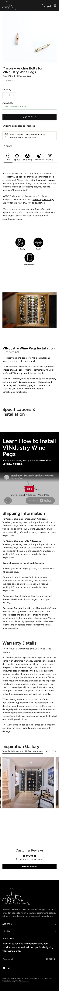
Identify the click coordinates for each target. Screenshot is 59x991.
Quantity (6, 89)
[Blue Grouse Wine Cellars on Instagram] (8, 968)
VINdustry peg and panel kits (16, 358)
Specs (17, 159)
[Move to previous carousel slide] (48, 750)
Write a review (29, 866)
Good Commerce (22, 981)
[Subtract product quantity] (13, 95)
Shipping (7, 126)
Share (9, 146)
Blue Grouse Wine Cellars (27, 978)
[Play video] (29, 489)
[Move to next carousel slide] (54, 750)
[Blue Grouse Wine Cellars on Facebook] (4, 968)
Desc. (8, 159)
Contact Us (30, 134)
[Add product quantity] (5, 95)
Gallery (49, 159)
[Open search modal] (43, 5)
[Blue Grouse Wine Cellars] (9, 5)
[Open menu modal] (55, 5)
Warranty (39, 159)
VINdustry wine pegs (13, 176)
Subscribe (51, 959)
